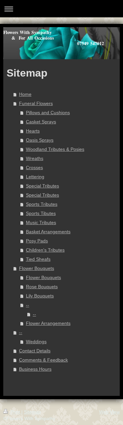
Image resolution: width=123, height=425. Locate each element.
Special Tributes (42, 185)
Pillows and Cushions (48, 112)
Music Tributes (41, 222)
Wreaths (34, 158)
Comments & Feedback (43, 360)
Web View (109, 412)
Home (25, 94)
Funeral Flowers (36, 103)
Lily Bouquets (40, 295)
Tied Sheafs (38, 259)
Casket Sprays (41, 121)
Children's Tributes (45, 250)
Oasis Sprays (39, 140)
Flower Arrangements (48, 323)
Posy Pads (37, 240)
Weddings (36, 341)
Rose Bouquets (42, 286)
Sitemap (32, 412)
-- (27, 305)
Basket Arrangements (48, 231)
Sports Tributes (41, 204)
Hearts (33, 130)
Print (15, 412)
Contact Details (35, 350)
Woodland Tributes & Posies (55, 149)
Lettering (35, 176)
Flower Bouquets (36, 268)
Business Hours (35, 369)
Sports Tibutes (41, 213)
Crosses (34, 167)
